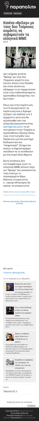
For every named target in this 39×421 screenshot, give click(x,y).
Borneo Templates (28, 418)
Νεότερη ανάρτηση (9, 201)
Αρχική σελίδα (19, 202)
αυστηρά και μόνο (13, 126)
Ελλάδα (11, 192)
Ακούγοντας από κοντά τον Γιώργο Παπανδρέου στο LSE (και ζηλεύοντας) (24, 286)
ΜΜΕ (27, 192)
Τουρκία (32, 192)
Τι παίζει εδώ (8, 13)
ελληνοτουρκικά (20, 192)
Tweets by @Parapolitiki (14, 272)
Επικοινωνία (17, 13)
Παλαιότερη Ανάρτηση (28, 201)
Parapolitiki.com (26, 411)
